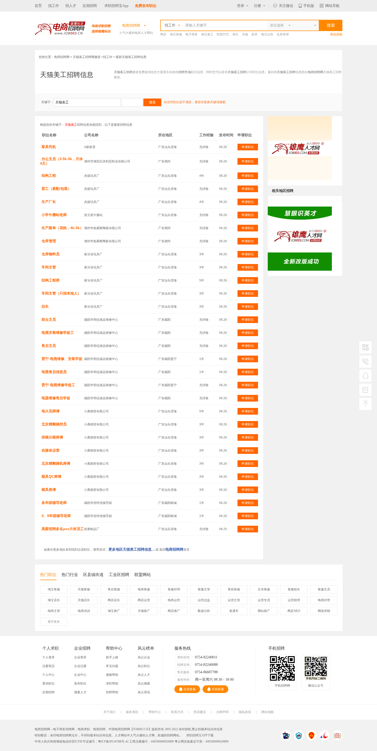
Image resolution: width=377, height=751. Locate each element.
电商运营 (174, 600)
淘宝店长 (54, 600)
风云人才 (144, 675)
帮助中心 (154, 712)
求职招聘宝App (116, 6)
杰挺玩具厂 (92, 176)
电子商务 (191, 34)
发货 (254, 34)
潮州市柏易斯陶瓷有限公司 (102, 228)
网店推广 (174, 611)
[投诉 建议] (365, 392)
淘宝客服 (176, 34)
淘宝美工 (207, 34)
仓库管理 (282, 34)
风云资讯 (144, 692)
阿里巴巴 (223, 34)
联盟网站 (142, 574)
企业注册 (80, 666)
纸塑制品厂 (92, 529)
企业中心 (80, 675)
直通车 (234, 611)
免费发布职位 (145, 6)
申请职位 (248, 147)
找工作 (53, 6)
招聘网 (171, 735)
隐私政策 (245, 712)
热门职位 (48, 574)
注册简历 (48, 666)
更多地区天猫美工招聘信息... (131, 549)
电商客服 (144, 589)
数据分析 (204, 611)
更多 (54, 621)
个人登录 (48, 657)
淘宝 (235, 34)
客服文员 (324, 589)
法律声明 (222, 712)
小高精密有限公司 (96, 411)
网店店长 (114, 600)
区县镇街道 (93, 574)
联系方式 (177, 712)
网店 (163, 34)
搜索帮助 (112, 675)
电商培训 (84, 611)
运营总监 (204, 600)
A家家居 (89, 147)
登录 (240, 6)
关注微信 (286, 6)
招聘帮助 (112, 692)
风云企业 (144, 657)
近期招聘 (90, 6)
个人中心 (48, 675)
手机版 (308, 6)
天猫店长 (84, 600)
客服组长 (294, 589)
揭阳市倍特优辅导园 (98, 503)
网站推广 (264, 611)
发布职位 (80, 683)
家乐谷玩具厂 (93, 254)
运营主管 (234, 600)
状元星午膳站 (93, 215)
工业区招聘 (119, 574)
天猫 (245, 34)
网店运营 (144, 600)
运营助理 (294, 600)
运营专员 (264, 600)
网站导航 (332, 6)
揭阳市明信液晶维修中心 (101, 319)
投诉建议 (200, 712)
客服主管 (204, 589)
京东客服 (264, 589)
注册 (257, 6)
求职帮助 (112, 683)
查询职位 (48, 683)
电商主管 (54, 611)
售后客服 (114, 589)
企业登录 (80, 657)
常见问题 (112, 666)
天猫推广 (144, 611)
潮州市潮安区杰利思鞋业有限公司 (107, 161)
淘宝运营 (267, 34)
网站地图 (267, 712)
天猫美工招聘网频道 (87, 57)
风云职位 (144, 666)
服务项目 (132, 712)
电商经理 (324, 600)
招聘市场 (184, 72)
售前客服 (234, 589)
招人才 (70, 6)
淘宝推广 (114, 611)
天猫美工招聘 (123, 72)
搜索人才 (80, 692)
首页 (38, 6)
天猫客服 (84, 589)
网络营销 (324, 611)
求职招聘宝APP (196, 735)
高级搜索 (336, 34)
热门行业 (70, 574)
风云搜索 (144, 683)
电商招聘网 (62, 57)
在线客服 (189, 689)
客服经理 (174, 589)
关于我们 (109, 712)
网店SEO (293, 611)
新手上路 (112, 657)
